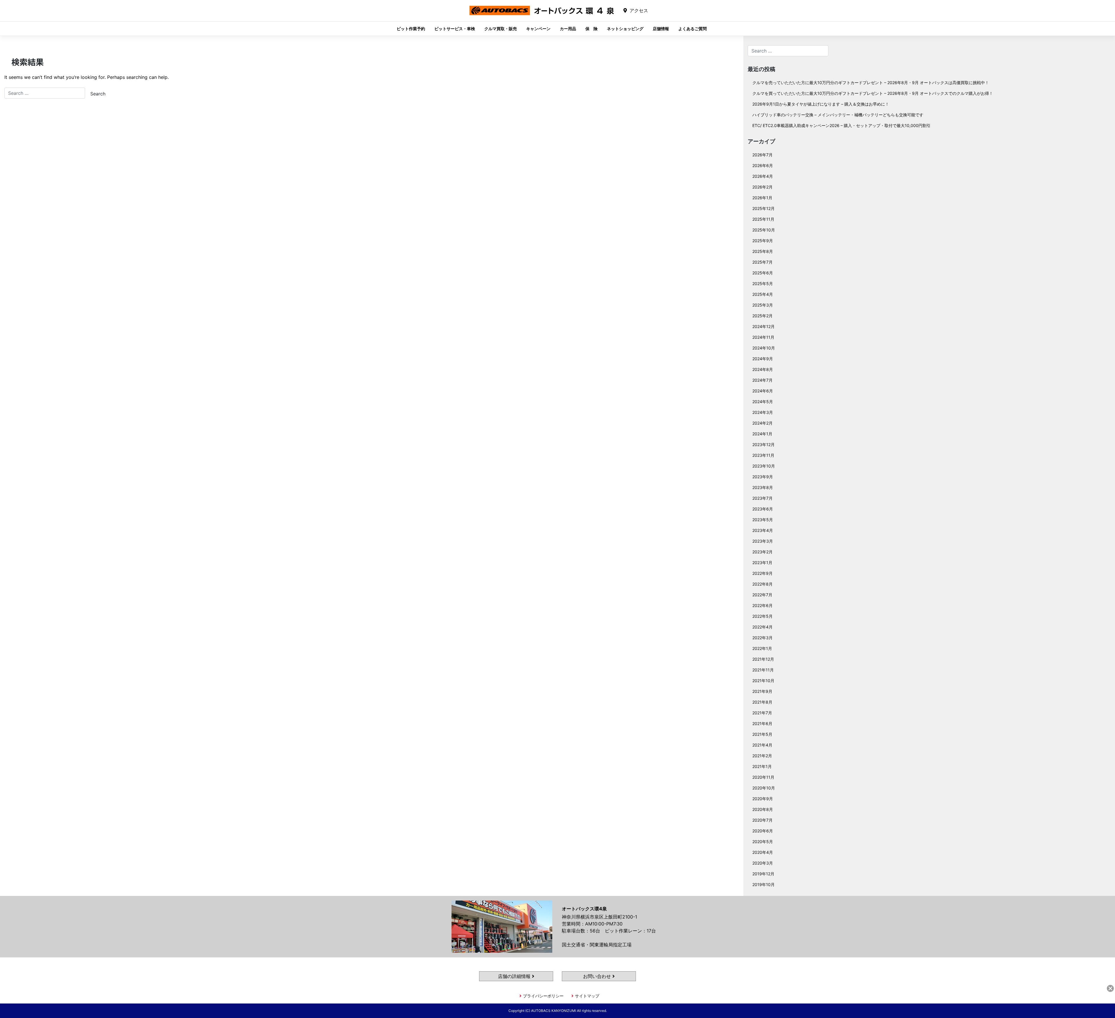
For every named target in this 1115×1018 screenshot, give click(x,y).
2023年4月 (762, 530)
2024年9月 (762, 358)
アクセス (639, 10)
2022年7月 (762, 594)
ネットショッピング (625, 28)
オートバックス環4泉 (542, 15)
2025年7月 (762, 262)
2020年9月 (762, 798)
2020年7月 (762, 820)
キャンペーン (538, 28)
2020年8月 (762, 809)
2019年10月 (763, 884)
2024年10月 (763, 347)
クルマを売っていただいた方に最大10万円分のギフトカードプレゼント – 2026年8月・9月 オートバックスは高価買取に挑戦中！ (870, 82)
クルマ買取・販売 (500, 28)
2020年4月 (762, 852)
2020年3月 (762, 863)
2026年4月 (762, 176)
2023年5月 (762, 519)
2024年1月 (762, 433)
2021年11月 (763, 669)
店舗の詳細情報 (515, 976)
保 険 (591, 28)
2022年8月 (762, 584)
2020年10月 (763, 787)
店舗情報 (661, 28)
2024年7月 (762, 380)
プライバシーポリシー (543, 995)
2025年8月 (762, 251)
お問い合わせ (597, 976)
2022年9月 (762, 573)
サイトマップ (587, 995)
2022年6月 (762, 605)
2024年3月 (762, 412)
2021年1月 (762, 766)
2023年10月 (763, 465)
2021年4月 (762, 744)
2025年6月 (762, 272)
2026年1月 (762, 197)
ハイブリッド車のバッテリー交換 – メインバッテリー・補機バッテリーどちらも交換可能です (837, 114)
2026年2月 (762, 186)
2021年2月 (762, 755)
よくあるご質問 (692, 28)
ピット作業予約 (411, 28)
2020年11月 (763, 777)
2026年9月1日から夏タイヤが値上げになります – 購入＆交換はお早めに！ (820, 104)
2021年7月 (762, 712)
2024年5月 (762, 401)
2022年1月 (762, 648)
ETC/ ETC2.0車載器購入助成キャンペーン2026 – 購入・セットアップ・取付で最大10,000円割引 (841, 125)
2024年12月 (763, 326)
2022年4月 (762, 626)
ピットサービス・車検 (454, 28)
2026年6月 (762, 165)
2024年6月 (762, 390)
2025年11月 (763, 219)
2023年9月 (762, 476)
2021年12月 (763, 659)
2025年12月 (763, 208)
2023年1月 (762, 562)
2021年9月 (762, 691)
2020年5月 (762, 841)
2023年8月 (762, 487)
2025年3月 (762, 304)
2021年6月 (762, 723)
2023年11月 (763, 455)
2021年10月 (763, 680)
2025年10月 (763, 229)
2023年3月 (762, 541)
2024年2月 (762, 423)
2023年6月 (762, 508)
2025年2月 (762, 315)
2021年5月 (762, 734)
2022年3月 (762, 637)
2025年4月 (762, 294)
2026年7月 (762, 154)
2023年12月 (763, 444)
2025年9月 (762, 240)
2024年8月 (762, 369)
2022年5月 (762, 616)
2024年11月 (763, 337)
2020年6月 (762, 830)
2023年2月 (762, 551)
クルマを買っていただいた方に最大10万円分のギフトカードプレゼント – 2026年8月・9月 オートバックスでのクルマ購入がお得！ (872, 93)
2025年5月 (762, 283)
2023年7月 (762, 498)
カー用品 (568, 28)
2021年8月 (762, 702)
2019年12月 (763, 873)
